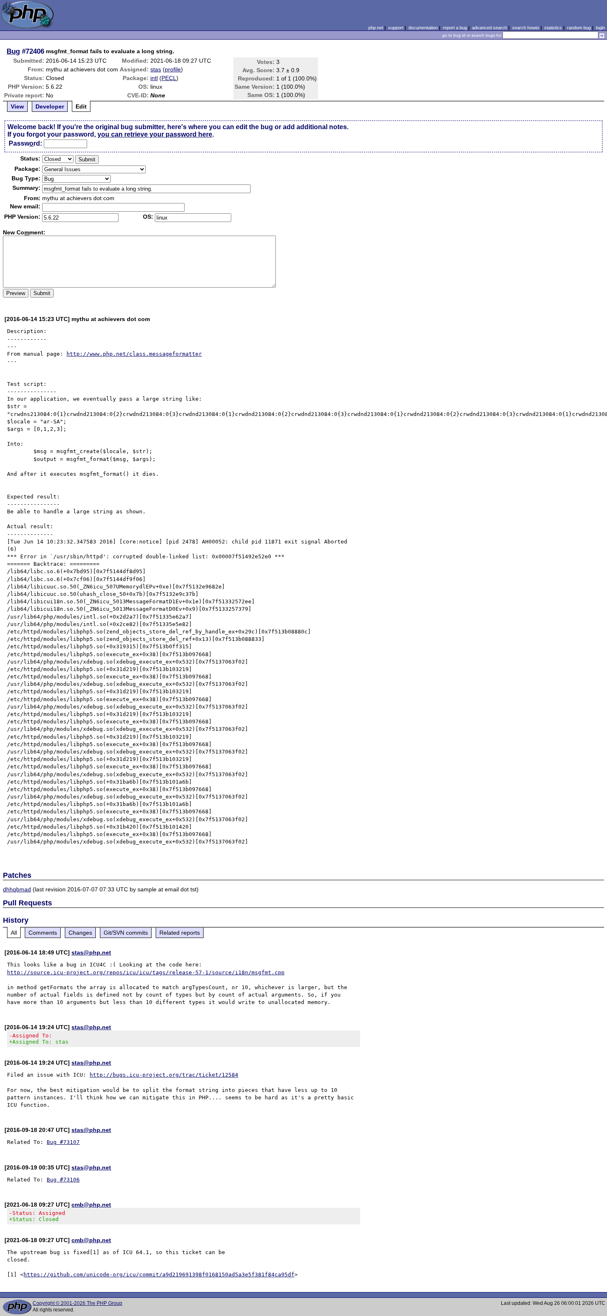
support (395, 27)
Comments (42, 932)
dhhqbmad (17, 889)
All (14, 932)
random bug (579, 27)
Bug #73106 (63, 1180)
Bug (13, 51)
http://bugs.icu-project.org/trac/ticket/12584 (164, 1075)
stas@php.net (91, 952)
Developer (50, 106)
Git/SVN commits (126, 932)
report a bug (455, 27)
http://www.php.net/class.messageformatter (134, 354)
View (17, 106)
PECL (168, 78)
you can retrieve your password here (154, 134)
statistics (553, 27)
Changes (80, 932)
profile (173, 69)
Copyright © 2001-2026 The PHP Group (77, 1303)
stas (155, 69)
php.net (375, 27)
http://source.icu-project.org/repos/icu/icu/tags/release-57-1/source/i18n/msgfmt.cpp (146, 972)
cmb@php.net (91, 1204)
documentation (423, 27)
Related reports (179, 932)
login (600, 27)
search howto (525, 27)
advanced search (489, 27)
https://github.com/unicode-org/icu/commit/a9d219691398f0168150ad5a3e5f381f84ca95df (159, 1274)
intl (154, 78)
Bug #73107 (63, 1142)
